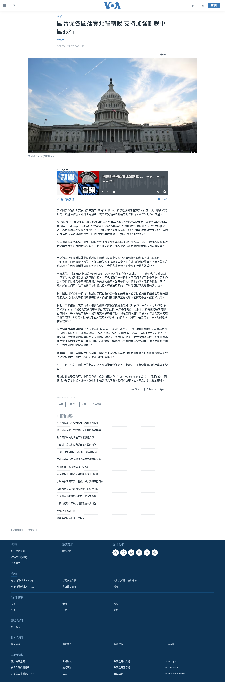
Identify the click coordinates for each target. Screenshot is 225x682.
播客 (116, 586)
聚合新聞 (15, 627)
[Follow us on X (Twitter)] (123, 552)
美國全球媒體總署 (20, 667)
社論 (64, 673)
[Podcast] (155, 552)
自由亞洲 (118, 673)
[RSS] (147, 552)
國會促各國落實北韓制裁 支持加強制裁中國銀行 (137, 176)
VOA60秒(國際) (19, 557)
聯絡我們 (66, 551)
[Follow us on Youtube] (131, 552)
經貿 (116, 610)
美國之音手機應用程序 (22, 673)
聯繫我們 (67, 644)
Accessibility (171, 667)
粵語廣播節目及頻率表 (125, 580)
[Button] (164, 55)
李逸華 (60, 40)
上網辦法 (67, 661)
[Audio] (203, 5)
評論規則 (169, 644)
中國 (13, 610)
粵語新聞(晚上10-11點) (23, 586)
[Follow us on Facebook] (115, 552)
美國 (13, 603)
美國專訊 (15, 563)
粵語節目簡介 (69, 586)
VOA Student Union (175, 673)
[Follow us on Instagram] (139, 552)
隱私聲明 (118, 644)
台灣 (64, 610)
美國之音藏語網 (122, 667)
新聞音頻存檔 (69, 580)
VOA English (171, 661)
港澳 (64, 603)
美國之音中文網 (122, 661)
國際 (59, 16)
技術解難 (67, 667)
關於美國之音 (18, 661)
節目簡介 (15, 644)
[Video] (193, 5)
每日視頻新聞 (18, 551)
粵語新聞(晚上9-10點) (22, 580)
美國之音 (110, 181)
